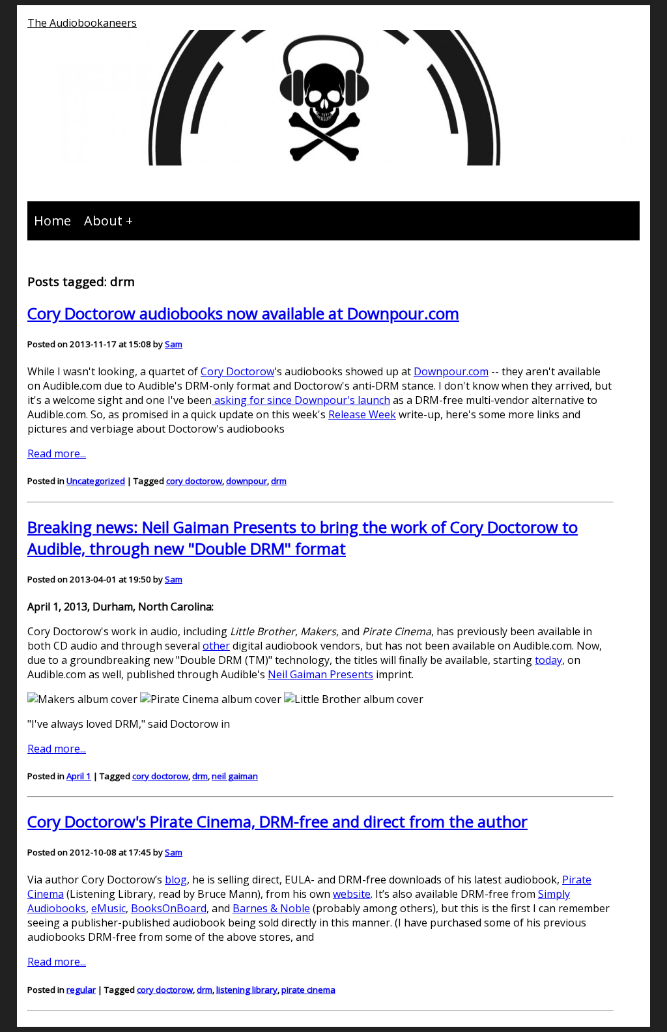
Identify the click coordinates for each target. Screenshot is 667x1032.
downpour (246, 481)
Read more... (56, 453)
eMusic (108, 908)
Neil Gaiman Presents (320, 674)
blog (176, 879)
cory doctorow (194, 481)
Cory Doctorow (237, 371)
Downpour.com (451, 371)
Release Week (362, 414)
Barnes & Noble (271, 908)
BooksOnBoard (168, 908)
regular (81, 990)
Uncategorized (95, 481)
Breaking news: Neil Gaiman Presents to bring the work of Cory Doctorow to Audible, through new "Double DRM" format (302, 537)
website (352, 894)
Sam (173, 344)
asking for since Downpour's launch (301, 400)
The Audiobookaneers (82, 23)
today (548, 660)
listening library (246, 990)
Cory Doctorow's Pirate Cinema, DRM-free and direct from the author (277, 821)
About (103, 220)
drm (279, 481)
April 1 (78, 776)
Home (52, 220)
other (216, 645)
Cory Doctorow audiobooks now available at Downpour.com (243, 313)
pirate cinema (308, 990)
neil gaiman (235, 776)
